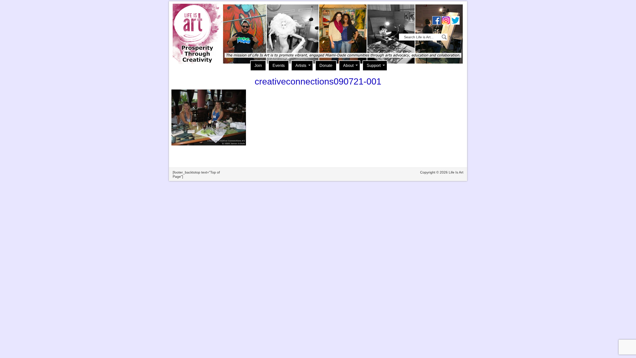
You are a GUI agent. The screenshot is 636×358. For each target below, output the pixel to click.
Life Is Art (195, 26)
